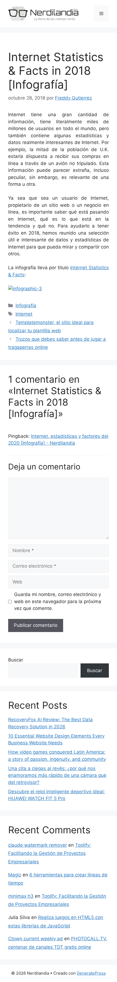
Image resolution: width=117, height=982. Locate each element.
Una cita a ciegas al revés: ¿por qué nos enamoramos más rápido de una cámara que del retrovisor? (57, 775)
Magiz (14, 875)
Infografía (26, 305)
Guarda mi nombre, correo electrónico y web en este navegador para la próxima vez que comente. (57, 601)
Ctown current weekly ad (35, 938)
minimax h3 (20, 896)
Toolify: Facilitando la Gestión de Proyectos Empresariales (49, 853)
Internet (24, 314)
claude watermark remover (37, 845)
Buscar (15, 660)
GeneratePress (91, 973)
